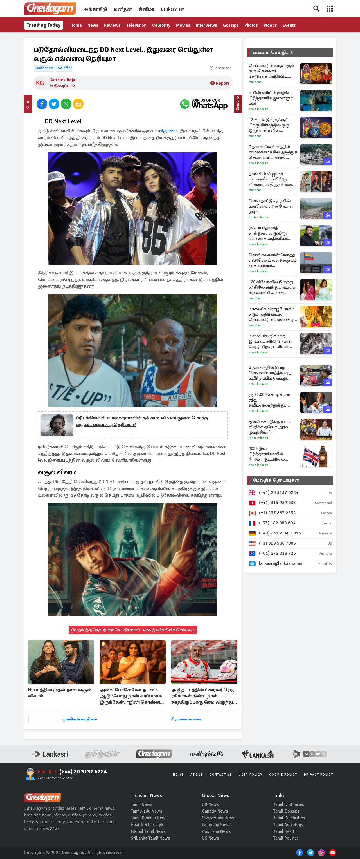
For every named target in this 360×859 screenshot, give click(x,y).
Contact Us (221, 775)
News (92, 25)
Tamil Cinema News (149, 818)
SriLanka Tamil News (150, 838)
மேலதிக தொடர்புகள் (276, 480)
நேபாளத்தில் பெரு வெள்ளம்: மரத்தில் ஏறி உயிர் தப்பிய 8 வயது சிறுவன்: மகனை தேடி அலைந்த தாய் (270, 373)
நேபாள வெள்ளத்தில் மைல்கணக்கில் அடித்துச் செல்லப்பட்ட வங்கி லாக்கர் (273, 152)
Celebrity (161, 25)
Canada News (215, 811)
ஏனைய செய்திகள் (273, 52)
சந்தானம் (168, 131)
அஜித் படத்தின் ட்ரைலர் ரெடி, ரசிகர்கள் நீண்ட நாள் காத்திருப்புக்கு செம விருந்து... (204, 696)
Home (76, 25)
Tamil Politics (286, 838)
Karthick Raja (62, 80)
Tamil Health (285, 831)
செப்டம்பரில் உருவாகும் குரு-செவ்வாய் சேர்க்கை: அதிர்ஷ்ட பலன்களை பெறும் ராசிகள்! (271, 71)
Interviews (206, 25)
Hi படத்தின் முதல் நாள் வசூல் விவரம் (59, 693)
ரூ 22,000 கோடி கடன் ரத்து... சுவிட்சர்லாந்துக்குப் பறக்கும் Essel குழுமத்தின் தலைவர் (269, 400)
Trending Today (43, 25)
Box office (64, 68)
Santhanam (44, 68)
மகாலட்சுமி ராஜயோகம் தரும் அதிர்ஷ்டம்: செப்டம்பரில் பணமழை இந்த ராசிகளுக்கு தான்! (272, 314)
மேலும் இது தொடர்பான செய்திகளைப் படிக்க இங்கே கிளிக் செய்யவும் (132, 630)
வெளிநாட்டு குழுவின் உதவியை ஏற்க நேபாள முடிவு (271, 206)
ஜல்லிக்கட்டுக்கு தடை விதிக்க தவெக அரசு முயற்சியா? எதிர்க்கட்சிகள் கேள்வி (271, 427)
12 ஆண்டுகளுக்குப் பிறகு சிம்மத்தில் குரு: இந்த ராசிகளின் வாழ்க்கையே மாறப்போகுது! (270, 125)
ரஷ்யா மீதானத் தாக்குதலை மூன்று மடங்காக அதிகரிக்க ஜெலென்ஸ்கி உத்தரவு (270, 233)
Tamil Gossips (286, 811)
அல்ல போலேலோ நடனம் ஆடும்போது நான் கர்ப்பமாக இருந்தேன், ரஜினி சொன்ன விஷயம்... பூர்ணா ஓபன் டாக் (131, 696)
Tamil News (141, 804)
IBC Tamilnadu (258, 217)
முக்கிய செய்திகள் (79, 719)
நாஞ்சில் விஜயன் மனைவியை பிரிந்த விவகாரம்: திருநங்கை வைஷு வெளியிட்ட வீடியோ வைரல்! (270, 179)
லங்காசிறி (95, 9)
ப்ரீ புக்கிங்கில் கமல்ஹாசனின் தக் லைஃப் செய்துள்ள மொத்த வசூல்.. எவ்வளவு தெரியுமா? (142, 421)
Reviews (112, 25)
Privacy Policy (318, 775)
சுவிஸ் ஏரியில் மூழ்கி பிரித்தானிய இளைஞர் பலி (271, 98)
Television (136, 25)
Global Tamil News (148, 831)
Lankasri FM (173, 9)
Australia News (216, 831)
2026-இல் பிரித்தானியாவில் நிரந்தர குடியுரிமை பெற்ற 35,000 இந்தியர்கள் (267, 454)
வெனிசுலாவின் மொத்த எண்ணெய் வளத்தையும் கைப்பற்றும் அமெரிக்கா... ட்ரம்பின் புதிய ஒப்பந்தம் (273, 260)
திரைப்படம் (64, 86)
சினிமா (146, 9)
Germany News (216, 824)
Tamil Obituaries (288, 804)
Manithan (255, 82)
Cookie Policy (283, 775)
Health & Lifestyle (147, 824)
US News (210, 838)
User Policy (250, 775)
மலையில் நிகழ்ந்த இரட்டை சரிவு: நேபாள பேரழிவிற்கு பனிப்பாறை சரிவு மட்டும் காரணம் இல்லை (273, 341)
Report (222, 83)
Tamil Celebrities (289, 818)
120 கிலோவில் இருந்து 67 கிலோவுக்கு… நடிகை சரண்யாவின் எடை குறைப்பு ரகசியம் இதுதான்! (272, 287)
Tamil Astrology (288, 824)
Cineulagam (73, 852)
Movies (183, 25)
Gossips (231, 25)
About (196, 775)
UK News (210, 804)
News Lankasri (258, 109)
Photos (251, 25)
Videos (270, 25)
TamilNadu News (146, 811)
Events (289, 25)
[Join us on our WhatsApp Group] (203, 104)
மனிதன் (123, 9)
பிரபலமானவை (186, 719)
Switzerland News (219, 818)
